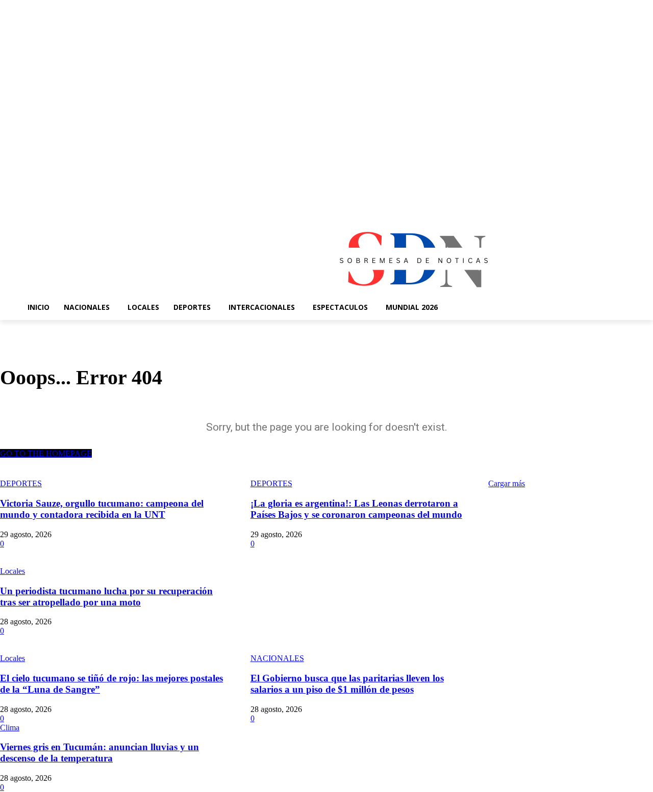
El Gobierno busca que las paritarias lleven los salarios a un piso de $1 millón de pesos (347, 684)
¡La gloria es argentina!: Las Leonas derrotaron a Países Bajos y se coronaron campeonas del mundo (356, 509)
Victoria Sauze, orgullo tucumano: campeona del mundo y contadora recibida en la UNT (102, 509)
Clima (9, 727)
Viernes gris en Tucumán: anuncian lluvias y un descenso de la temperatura (99, 752)
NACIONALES (277, 658)
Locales (12, 571)
